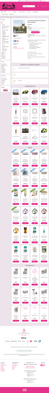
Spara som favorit (18, 38)
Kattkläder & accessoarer (4, 33)
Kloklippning (3, 80)
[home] (2, 12)
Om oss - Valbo (14, 364)
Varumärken (35, 11)
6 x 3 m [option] (40, 28)
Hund (5, 11)
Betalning (2, 66)
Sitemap (2, 82)
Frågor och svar (3, 63)
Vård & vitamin (4, 50)
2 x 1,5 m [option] (29, 28)
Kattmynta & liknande (5, 41)
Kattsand (3, 45)
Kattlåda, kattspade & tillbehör (5, 39)
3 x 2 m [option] (33, 28)
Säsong (28, 11)
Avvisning (3, 24)
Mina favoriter (3, 69)
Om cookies (3, 81)
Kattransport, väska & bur (5, 43)
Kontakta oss (3, 72)
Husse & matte (22, 11)
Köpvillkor (3, 68)
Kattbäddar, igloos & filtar (5, 28)
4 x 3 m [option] (37, 28)
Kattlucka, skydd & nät (5, 36)
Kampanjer (11, 14)
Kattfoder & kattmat (5, 29)
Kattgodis (3, 31)
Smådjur (14, 11)
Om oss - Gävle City (4, 79)
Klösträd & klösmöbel (5, 46)
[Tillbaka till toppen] (47, 392)
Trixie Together (4, 14)
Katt (9, 11)
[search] (33, 6)
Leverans (2, 67)
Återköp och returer (4, 65)
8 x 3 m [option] (43, 28)
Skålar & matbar (4, 49)
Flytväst (4, 37)
